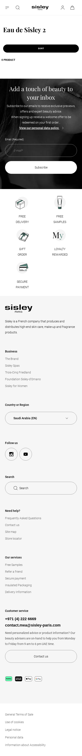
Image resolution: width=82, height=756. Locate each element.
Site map (10, 531)
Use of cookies (14, 722)
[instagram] (11, 454)
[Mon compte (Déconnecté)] (62, 7)
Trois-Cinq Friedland (18, 372)
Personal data (14, 737)
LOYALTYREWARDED (60, 251)
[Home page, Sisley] (40, 7)
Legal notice (13, 729)
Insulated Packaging (18, 585)
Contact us (12, 525)
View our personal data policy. (39, 128)
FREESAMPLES (59, 219)
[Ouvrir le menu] (7, 7)
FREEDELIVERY (22, 219)
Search (23, 488)
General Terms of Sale (19, 714)
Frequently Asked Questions (23, 518)
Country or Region (17, 405)
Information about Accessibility (25, 745)
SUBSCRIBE (41, 167)
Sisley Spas (12, 365)
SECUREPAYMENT (22, 284)
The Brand (12, 359)
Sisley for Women (16, 386)
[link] (72, 7)
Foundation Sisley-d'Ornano (23, 379)
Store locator (13, 538)
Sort (41, 48)
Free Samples (13, 565)
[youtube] (25, 454)
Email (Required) (14, 139)
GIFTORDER (22, 251)
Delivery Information (18, 592)
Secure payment (15, 578)
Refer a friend (13, 571)
